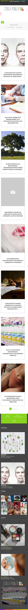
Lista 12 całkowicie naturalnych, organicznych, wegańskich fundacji (13, 352)
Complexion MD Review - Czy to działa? (12, 597)
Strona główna (11, 27)
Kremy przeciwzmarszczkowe (18, 416)
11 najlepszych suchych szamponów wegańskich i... (7, 487)
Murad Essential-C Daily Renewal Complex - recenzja (8, 578)
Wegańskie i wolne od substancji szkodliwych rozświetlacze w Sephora (13, 214)
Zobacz (21, 601)
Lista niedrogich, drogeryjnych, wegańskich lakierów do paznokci (13, 260)
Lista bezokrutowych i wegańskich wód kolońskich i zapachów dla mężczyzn (13, 399)
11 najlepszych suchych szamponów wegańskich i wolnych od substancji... (13, 74)
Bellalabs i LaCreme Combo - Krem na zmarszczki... (8, 457)
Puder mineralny (7, 416)
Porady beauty (14, 421)
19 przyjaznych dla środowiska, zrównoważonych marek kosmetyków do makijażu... (13, 166)
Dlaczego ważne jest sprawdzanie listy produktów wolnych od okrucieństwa (13, 120)
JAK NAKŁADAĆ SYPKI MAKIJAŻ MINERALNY (6, 548)
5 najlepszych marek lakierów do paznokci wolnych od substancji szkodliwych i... (13, 306)
